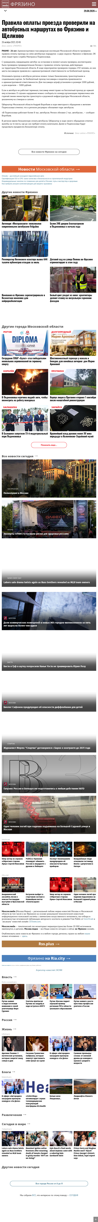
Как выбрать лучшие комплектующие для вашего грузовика (27, 183)
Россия (7, 1020)
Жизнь (7, 1029)
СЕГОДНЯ (73, 1195)
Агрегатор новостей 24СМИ (49, 970)
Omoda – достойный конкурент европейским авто (23, 176)
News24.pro (6, 1077)
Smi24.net (6, 839)
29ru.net (5, 875)
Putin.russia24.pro (9, 982)
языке (87, 933)
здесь (24, 936)
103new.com (35, 921)
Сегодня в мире (14, 1124)
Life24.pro (6, 1034)
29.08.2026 (89, 11)
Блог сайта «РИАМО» (12, 45)
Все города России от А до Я (49, 1183)
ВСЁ (34, 1195)
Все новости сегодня (17, 456)
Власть (7, 977)
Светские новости (6, 965)
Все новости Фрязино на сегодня (49, 151)
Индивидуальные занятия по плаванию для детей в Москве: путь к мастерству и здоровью (40, 181)
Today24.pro (7, 1129)
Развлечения (12, 1115)
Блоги (6, 1072)
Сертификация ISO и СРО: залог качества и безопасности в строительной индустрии (37, 178)
